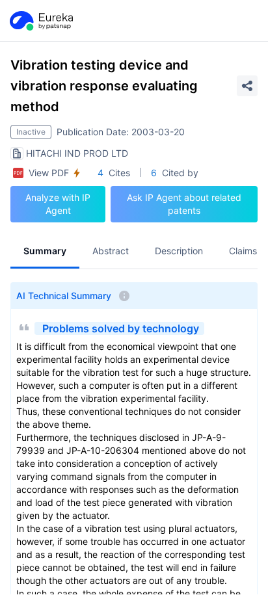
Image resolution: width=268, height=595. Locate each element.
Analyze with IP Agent (57, 204)
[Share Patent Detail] (247, 85)
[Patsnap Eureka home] (40, 21)
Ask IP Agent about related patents (184, 204)
